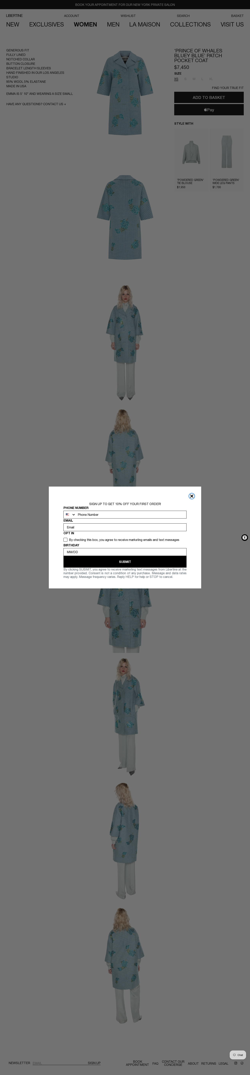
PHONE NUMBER (75, 508)
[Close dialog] (192, 496)
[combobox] (70, 514)
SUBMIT (125, 562)
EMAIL (68, 520)
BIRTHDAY (71, 545)
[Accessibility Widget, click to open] (244, 537)
